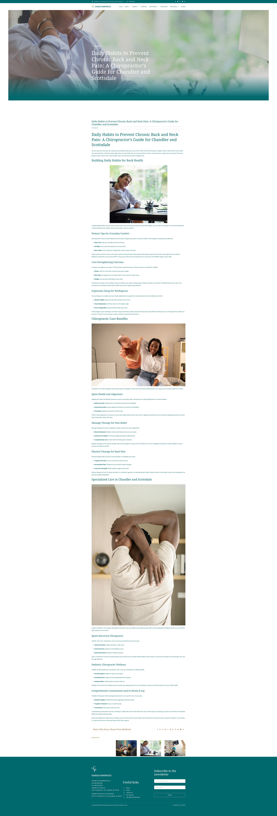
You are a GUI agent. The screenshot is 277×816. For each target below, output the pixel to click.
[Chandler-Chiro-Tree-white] (94, 767)
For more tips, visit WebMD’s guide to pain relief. (157, 257)
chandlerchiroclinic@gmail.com (101, 781)
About (128, 788)
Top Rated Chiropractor (133, 797)
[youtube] (177, 1)
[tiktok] (184, 1)
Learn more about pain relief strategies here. (131, 156)
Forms (128, 790)
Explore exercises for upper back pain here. (128, 285)
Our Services (130, 795)
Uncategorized (96, 46)
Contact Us (129, 793)
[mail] (182, 1)
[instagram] (180, 1)
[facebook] (175, 1)
